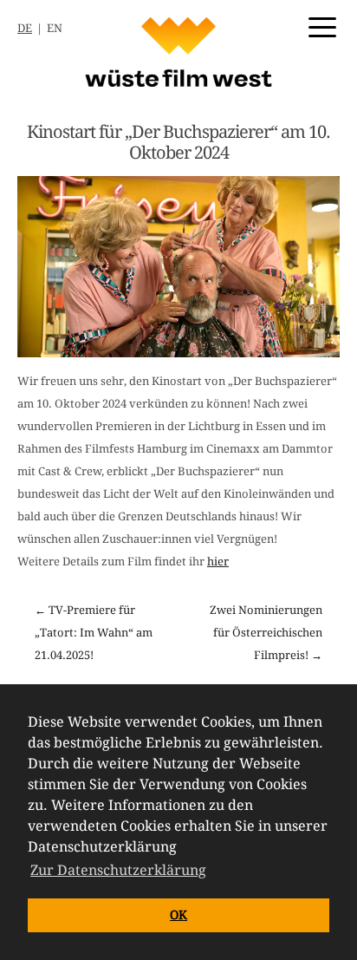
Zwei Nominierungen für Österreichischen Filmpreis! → (266, 633)
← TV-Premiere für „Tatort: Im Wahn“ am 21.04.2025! (94, 633)
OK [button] (178, 915)
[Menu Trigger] (322, 26)
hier (218, 561)
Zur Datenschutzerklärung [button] (118, 870)
